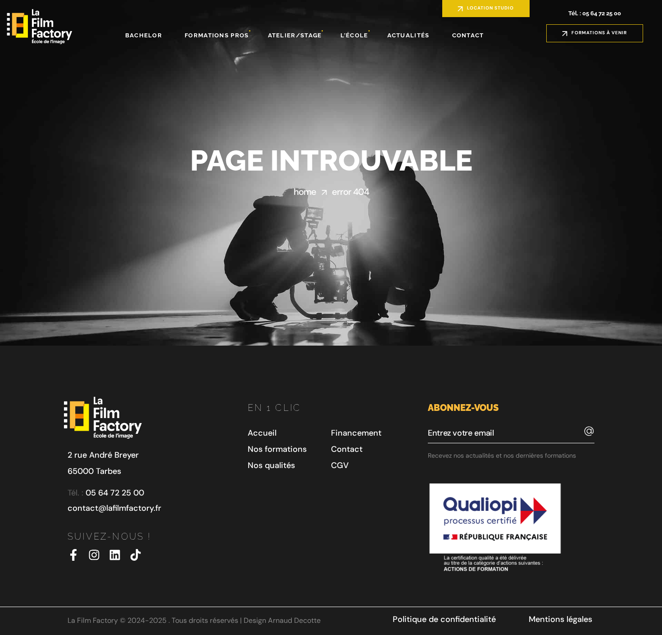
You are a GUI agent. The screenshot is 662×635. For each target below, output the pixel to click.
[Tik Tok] (135, 555)
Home (305, 192)
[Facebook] (73, 555)
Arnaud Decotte (294, 620)
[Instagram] (94, 555)
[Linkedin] (115, 555)
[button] (486, 8)
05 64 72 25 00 (115, 492)
